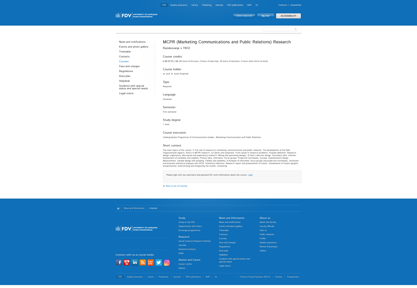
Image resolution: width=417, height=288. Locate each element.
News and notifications (132, 42)
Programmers (293, 277)
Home (118, 208)
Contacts (283, 5)
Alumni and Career (190, 260)
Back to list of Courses (176, 186)
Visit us (263, 230)
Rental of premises (268, 247)
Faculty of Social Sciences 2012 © (255, 277)
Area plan (124, 76)
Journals (219, 5)
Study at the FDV (187, 222)
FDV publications (235, 5)
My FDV (265, 16)
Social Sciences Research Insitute (195, 241)
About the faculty (268, 222)
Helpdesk (124, 81)
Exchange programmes (189, 230)
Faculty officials (267, 226)
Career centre (185, 264)
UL (257, 5)
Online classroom (244, 16)
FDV (164, 5)
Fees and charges (129, 66)
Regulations (126, 71)
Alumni (182, 268)
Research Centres (187, 249)
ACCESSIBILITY (288, 16)
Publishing (206, 5)
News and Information (134, 208)
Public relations (267, 234)
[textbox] (280, 29)
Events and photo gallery (133, 46)
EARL (181, 253)
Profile (263, 239)
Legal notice (126, 93)
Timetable (125, 51)
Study (182, 218)
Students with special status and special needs (133, 87)
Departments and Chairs (190, 226)
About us (265, 218)
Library (194, 5)
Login (250, 175)
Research (184, 237)
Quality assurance (178, 5)
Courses (124, 61)
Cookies (278, 277)
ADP (249, 5)
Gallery (263, 251)
